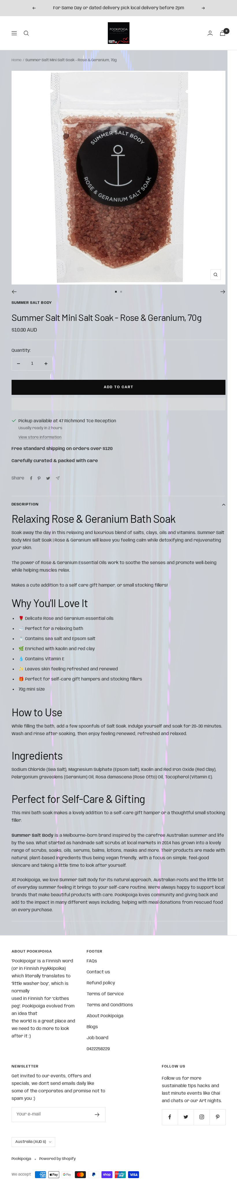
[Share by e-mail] (58, 478)
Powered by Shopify (57, 1159)
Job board (97, 1038)
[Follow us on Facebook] (170, 1117)
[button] (118, 404)
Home (17, 60)
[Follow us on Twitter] (186, 1117)
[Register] (97, 1115)
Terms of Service (105, 994)
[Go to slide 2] (121, 292)
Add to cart (119, 387)
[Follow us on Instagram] (202, 1117)
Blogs (92, 1027)
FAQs (92, 961)
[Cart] (222, 33)
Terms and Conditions (110, 1005)
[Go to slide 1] (116, 292)
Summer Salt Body (32, 303)
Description (25, 504)
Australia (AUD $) (30, 1142)
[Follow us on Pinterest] (217, 1117)
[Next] (223, 292)
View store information (40, 437)
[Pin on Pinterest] (39, 478)
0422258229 (98, 1049)
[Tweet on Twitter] (48, 478)
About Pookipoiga (105, 1016)
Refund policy (101, 983)
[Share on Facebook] (31, 478)
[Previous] (14, 292)
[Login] (210, 33)
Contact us (98, 972)
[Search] (26, 33)
